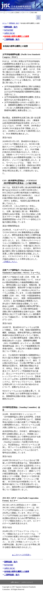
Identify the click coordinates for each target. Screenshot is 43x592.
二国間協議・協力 (11, 39)
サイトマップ (26, 12)
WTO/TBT (8, 30)
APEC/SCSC (9, 33)
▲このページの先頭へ (21, 555)
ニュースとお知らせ (10, 12)
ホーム (2, 12)
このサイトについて (27, 582)
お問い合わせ (15, 582)
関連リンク (19, 12)
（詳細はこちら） (10, 262)
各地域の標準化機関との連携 (16, 36)
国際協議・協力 (14, 23)
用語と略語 (34, 12)
